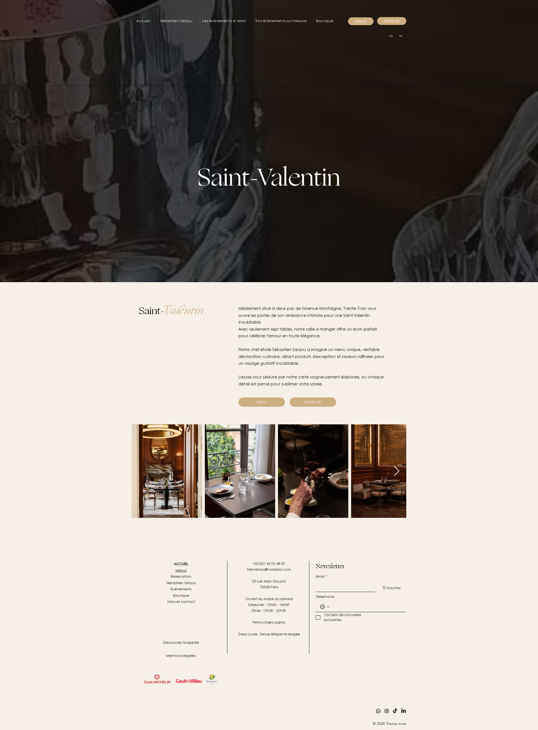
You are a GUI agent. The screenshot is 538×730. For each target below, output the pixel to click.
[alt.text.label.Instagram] (386, 711)
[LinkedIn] (403, 711)
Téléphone (325, 596)
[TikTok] (395, 711)
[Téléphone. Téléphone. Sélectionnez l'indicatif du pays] (324, 606)
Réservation (181, 576)
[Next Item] (396, 471)
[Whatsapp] (378, 711)
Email (321, 576)
